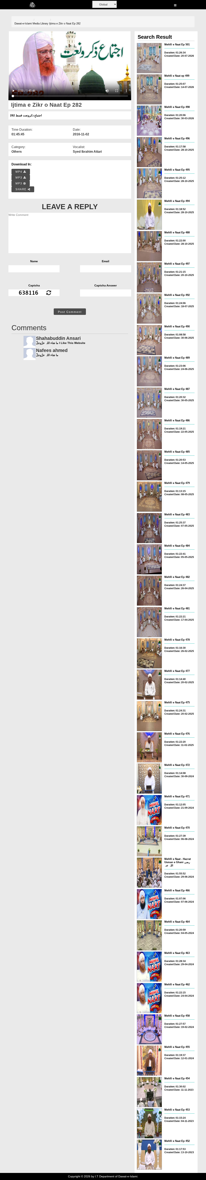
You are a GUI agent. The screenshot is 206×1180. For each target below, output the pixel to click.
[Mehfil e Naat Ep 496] (149, 152)
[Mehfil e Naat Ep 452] (149, 1154)
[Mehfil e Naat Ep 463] (149, 966)
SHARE (21, 189)
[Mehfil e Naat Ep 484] (149, 559)
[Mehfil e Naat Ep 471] (149, 810)
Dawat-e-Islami (23, 23)
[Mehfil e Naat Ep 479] (149, 496)
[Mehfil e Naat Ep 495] (149, 183)
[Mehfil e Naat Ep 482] (149, 590)
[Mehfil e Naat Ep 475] (149, 716)
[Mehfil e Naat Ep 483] (149, 528)
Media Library (40, 23)
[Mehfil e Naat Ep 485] (149, 465)
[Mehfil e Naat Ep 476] (149, 747)
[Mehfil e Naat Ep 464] (149, 935)
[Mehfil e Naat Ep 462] (149, 998)
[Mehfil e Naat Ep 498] (149, 120)
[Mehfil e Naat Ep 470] (149, 841)
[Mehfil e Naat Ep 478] (149, 653)
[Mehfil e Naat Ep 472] (149, 778)
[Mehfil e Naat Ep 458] (149, 1029)
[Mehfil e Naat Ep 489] (149, 371)
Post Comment (70, 311)
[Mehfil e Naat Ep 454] (149, 1092)
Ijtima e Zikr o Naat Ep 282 (64, 23)
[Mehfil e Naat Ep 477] (149, 684)
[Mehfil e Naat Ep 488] (149, 246)
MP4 (19, 171)
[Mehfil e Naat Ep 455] (149, 1060)
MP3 (19, 177)
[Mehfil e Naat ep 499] (149, 89)
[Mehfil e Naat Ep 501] (149, 58)
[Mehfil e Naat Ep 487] (149, 402)
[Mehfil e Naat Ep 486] (149, 434)
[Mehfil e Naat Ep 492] (149, 308)
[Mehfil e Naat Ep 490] (149, 340)
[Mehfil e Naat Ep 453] (149, 1123)
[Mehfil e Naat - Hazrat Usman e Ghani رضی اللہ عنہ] (149, 872)
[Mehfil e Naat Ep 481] (149, 622)
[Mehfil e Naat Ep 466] (149, 904)
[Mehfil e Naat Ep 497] (149, 277)
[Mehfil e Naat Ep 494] (149, 214)
